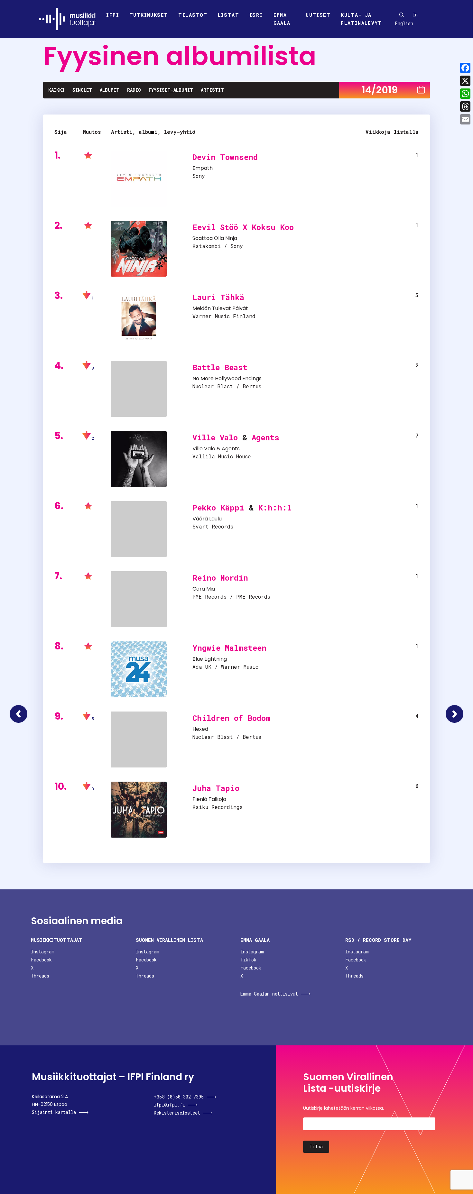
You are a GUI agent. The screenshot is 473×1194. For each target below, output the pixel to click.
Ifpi (112, 15)
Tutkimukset (148, 15)
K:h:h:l (275, 507)
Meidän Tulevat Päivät (220, 308)
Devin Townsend (225, 157)
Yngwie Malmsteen (229, 648)
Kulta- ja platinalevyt (361, 19)
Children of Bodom (231, 718)
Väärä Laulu (207, 518)
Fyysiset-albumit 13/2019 (18, 714)
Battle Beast (219, 367)
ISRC (256, 15)
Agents (265, 437)
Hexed (200, 729)
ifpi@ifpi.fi (169, 1105)
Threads (40, 976)
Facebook (41, 960)
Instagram (42, 952)
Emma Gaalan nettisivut (269, 994)
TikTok (248, 960)
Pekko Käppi (218, 507)
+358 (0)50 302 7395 (179, 1097)
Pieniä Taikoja (209, 799)
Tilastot (192, 15)
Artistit (212, 90)
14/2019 (380, 90)
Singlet (82, 90)
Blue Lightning (209, 659)
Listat (228, 15)
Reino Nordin (220, 578)
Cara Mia (203, 588)
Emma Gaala (282, 19)
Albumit (109, 90)
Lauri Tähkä (218, 297)
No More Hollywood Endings (227, 378)
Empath (202, 168)
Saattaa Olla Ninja (214, 238)
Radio (134, 90)
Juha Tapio (215, 788)
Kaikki (56, 90)
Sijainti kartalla (54, 1112)
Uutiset (318, 15)
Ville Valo (215, 437)
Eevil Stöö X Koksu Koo (243, 227)
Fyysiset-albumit (171, 90)
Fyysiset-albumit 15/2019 (454, 714)
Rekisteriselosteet (177, 1113)
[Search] (401, 15)
